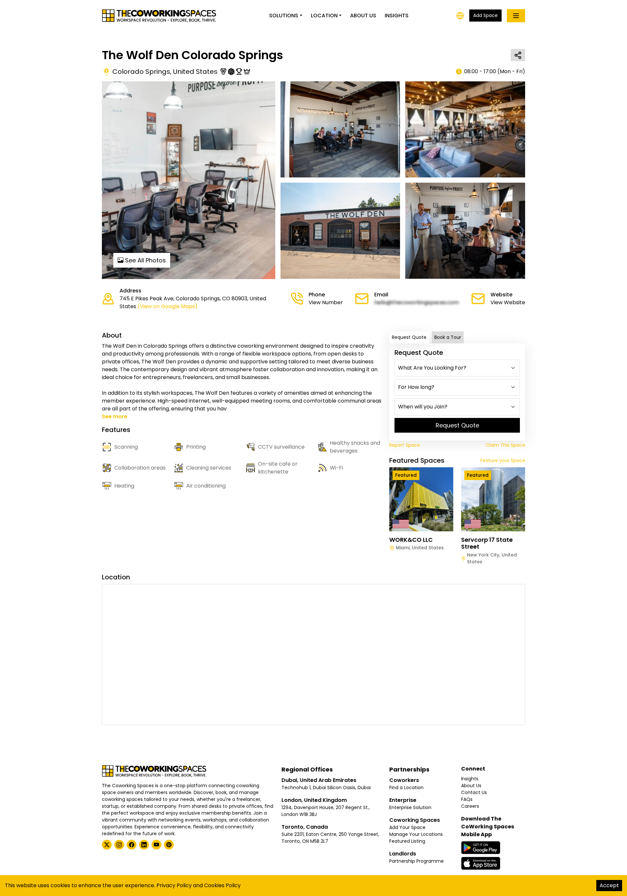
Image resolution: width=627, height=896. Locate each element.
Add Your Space (407, 827)
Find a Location (406, 787)
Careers (470, 806)
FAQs (467, 799)
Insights (397, 15)
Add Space (485, 15)
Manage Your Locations (416, 834)
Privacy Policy (174, 885)
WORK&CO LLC (411, 540)
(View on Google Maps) (167, 306)
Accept (609, 885)
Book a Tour (447, 337)
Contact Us (474, 792)
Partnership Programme (416, 861)
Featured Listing (407, 841)
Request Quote (409, 337)
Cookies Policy (222, 885)
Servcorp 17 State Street (487, 543)
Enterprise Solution (410, 807)
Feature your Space (502, 460)
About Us (363, 15)
